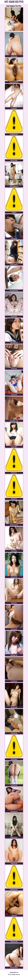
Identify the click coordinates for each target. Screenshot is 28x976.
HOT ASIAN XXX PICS (14, 1)
